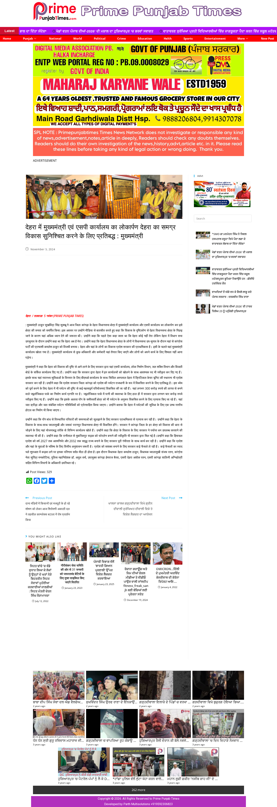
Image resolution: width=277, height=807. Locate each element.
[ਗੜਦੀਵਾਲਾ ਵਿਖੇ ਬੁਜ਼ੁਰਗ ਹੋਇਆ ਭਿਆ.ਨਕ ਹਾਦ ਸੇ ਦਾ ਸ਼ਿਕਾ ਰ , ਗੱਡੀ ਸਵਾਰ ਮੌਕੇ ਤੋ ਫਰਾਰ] (218, 685)
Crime (121, 38)
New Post (267, 38)
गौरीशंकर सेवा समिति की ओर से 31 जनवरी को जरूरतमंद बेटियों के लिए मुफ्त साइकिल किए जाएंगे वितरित (72, 573)
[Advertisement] (103, 285)
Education (145, 38)
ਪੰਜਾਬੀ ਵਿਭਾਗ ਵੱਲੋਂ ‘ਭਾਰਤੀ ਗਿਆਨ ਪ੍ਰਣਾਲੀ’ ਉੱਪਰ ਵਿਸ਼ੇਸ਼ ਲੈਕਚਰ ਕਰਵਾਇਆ (103, 570)
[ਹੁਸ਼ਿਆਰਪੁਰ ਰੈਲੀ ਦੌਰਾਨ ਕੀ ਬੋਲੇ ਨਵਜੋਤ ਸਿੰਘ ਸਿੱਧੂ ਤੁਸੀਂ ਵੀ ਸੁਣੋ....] (165, 723)
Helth (168, 38)
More (241, 38)
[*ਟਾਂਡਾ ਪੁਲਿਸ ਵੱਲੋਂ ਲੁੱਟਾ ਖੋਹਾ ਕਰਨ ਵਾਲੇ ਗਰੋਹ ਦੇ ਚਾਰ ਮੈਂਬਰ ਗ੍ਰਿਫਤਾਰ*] (138, 761)
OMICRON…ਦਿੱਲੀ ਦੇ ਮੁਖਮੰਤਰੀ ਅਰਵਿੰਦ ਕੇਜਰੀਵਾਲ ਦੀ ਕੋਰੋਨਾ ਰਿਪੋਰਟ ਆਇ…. (168, 575)
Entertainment (215, 38)
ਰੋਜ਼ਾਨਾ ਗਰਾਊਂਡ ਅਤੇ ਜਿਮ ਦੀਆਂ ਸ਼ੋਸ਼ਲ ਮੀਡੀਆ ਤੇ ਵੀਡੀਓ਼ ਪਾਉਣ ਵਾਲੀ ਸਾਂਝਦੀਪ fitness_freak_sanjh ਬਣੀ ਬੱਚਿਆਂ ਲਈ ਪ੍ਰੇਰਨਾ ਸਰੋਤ (135, 581)
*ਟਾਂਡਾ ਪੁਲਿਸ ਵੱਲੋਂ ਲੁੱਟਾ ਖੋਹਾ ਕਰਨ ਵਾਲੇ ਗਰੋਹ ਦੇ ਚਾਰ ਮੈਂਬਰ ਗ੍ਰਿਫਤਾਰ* (157, 778)
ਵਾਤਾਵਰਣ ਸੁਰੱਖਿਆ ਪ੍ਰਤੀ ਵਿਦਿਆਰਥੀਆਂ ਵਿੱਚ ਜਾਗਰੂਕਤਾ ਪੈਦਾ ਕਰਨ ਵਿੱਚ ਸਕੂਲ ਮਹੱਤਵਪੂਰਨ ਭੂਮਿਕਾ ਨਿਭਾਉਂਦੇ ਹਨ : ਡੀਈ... (166, 31)
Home (7, 38)
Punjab (28, 38)
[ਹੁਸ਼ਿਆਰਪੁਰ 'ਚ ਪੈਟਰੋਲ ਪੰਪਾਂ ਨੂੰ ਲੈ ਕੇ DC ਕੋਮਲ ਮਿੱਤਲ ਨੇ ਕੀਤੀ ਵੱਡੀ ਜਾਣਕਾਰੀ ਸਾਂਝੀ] (84, 761)
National (55, 38)
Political (100, 38)
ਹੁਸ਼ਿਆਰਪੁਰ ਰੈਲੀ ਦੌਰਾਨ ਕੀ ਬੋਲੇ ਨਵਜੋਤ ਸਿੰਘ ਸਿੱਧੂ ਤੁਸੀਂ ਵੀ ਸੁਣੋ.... (180, 740)
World (77, 38)
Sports (188, 38)
